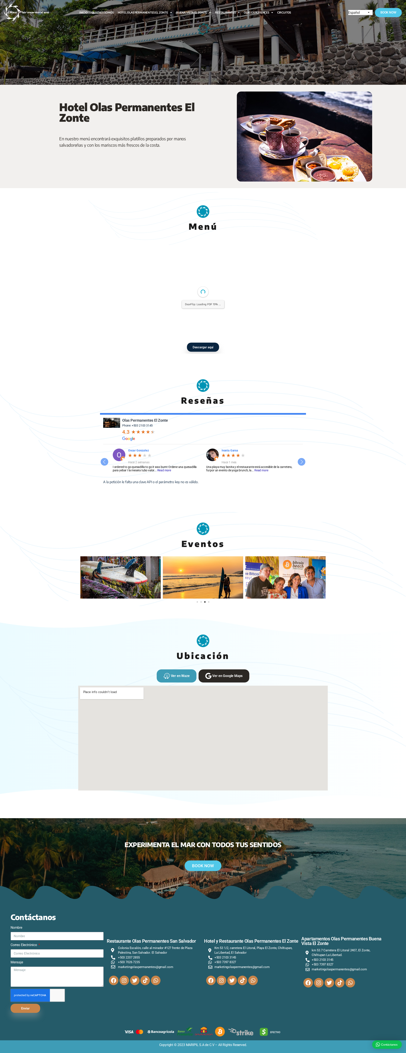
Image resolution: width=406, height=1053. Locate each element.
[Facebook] (113, 980)
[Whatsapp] (155, 980)
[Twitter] (135, 980)
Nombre (16, 928)
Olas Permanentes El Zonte (145, 420)
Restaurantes (225, 12)
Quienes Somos (103, 12)
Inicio (83, 12)
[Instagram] (124, 980)
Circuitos (284, 12)
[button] (84, 577)
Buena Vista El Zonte (191, 12)
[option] (156, 460)
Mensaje (17, 962)
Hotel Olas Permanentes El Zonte (143, 12)
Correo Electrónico (24, 945)
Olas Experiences (256, 12)
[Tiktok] (145, 980)
